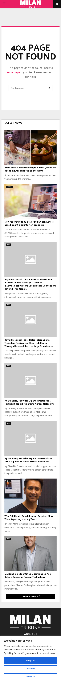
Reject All (30, 676)
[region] (30, 659)
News (8, 244)
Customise (30, 668)
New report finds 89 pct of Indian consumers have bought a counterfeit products (29, 223)
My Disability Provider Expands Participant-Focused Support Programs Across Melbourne (29, 402)
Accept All (30, 660)
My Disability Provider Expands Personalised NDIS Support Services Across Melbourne (28, 460)
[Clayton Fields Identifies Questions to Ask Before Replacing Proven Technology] (30, 553)
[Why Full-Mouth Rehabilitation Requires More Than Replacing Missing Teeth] (30, 496)
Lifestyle (9, 133)
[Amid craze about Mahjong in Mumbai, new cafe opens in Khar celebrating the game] (30, 147)
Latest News (13, 123)
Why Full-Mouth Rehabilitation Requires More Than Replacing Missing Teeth (28, 517)
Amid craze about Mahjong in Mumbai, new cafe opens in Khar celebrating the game (30, 169)
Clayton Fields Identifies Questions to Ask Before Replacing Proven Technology (27, 575)
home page (13, 72)
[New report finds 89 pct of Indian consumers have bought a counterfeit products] (30, 201)
